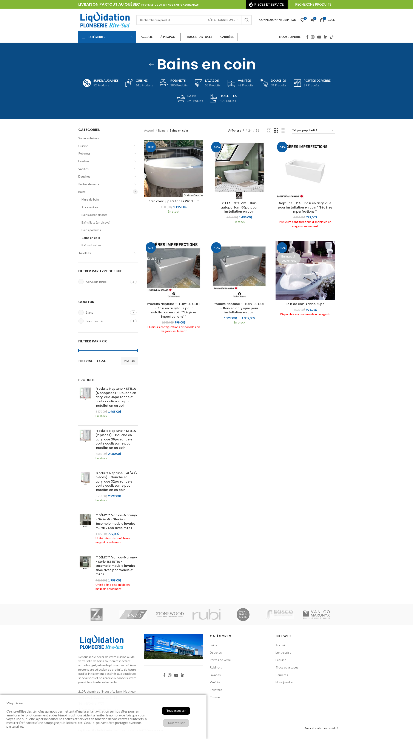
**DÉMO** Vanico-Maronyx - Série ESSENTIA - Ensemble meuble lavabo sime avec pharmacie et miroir (116, 565)
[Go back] (151, 64)
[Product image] (239, 169)
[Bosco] (279, 614)
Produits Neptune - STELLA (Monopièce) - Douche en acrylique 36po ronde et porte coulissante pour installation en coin (116, 397)
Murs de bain (90, 199)
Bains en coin (91, 237)
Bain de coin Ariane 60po (305, 304)
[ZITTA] (96, 614)
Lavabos (83, 161)
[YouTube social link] (319, 37)
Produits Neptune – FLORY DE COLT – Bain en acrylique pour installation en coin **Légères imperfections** (173, 310)
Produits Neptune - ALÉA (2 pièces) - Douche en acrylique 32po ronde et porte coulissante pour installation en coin (116, 481)
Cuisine (83, 146)
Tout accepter (176, 710)
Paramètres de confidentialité (321, 728)
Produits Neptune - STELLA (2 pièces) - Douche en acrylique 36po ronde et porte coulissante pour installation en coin (116, 439)
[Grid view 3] (276, 130)
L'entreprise (283, 652)
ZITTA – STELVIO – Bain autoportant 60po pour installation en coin (239, 207)
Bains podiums (91, 230)
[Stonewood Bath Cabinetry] (170, 614)
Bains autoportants (95, 214)
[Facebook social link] (307, 37)
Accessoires (90, 207)
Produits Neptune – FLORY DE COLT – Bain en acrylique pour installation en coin (239, 308)
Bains (82, 191)
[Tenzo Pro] (133, 614)
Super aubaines (88, 138)
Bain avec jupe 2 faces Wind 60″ (174, 201)
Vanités (83, 169)
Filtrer (129, 360)
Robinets (84, 153)
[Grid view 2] (269, 130)
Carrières (282, 675)
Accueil (149, 130)
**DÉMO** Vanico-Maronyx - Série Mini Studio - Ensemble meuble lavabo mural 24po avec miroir (116, 521)
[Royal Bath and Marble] (243, 614)
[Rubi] (206, 614)
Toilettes (84, 253)
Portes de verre (88, 184)
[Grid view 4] (283, 130)
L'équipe (281, 660)
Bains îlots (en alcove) (96, 222)
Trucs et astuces (287, 667)
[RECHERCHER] (247, 20)
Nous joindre (284, 682)
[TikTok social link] (332, 37)
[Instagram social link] (313, 37)
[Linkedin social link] (326, 37)
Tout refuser (176, 723)
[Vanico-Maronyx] (316, 614)
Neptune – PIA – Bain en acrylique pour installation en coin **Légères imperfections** (305, 207)
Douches (84, 176)
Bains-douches (92, 245)
